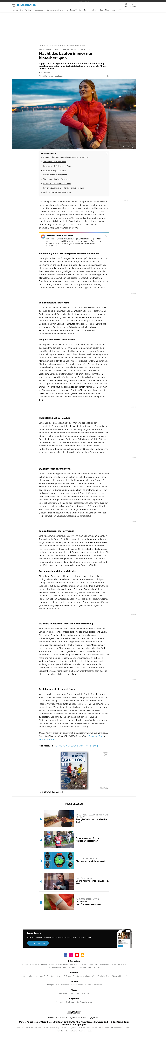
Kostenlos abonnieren (38, 943)
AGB (52, 964)
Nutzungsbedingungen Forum (87, 964)
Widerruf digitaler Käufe (101, 976)
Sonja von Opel (44, 72)
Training (28, 10)
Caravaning (54, 1028)
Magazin (24, 976)
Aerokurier (19, 1028)
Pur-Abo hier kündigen (81, 976)
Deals (89, 985)
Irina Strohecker (46, 739)
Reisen (59, 976)
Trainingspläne (17, 10)
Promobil (59, 1031)
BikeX (46, 1028)
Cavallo (64, 1028)
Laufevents (39, 10)
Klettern (82, 1028)
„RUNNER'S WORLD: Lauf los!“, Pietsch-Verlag (76, 746)
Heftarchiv (85, 993)
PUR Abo (67, 976)
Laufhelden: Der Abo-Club (44, 976)
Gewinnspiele (79, 985)
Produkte (86, 1)
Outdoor (128, 1028)
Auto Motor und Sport (33, 1028)
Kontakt (25, 964)
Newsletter (98, 985)
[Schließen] (106, 235)
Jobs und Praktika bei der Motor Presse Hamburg (74, 1002)
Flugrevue (72, 1028)
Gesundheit (83, 10)
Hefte (80, 1)
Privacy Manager (118, 964)
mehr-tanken (92, 1028)
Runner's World (71, 1031)
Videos (93, 10)
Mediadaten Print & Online (69, 993)
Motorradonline (117, 1028)
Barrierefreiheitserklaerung (58, 967)
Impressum (44, 964)
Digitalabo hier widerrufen (89, 967)
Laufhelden (104, 10)
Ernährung (71, 10)
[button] (74, 114)
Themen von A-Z (66, 985)
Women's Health (85, 1031)
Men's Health (104, 1028)
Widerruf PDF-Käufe (119, 976)
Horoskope (115, 10)
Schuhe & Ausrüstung (55, 10)
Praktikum (74, 967)
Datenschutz (105, 964)
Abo (30, 976)
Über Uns (33, 964)
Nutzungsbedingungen (64, 964)
